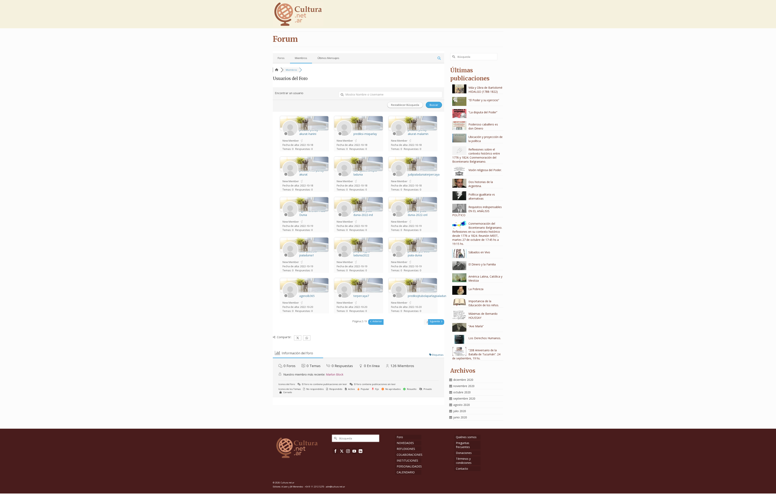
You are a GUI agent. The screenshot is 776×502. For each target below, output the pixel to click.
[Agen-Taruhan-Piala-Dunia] (290, 216)
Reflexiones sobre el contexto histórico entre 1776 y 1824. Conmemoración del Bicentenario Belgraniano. (476, 155)
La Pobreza (475, 289)
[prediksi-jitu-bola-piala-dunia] (399, 257)
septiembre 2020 (464, 398)
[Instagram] (348, 451)
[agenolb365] (290, 297)
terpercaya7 (361, 296)
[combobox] (427, 322)
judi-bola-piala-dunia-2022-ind (363, 213)
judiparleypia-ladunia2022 (362, 253)
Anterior (377, 321)
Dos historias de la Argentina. (480, 184)
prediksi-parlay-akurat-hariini (309, 132)
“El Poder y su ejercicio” (483, 100)
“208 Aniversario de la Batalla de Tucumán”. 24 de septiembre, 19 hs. (476, 354)
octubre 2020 (462, 392)
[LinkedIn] (360, 451)
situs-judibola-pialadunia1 (308, 253)
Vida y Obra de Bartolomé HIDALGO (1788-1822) (485, 90)
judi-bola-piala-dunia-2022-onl (417, 213)
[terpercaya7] (344, 297)
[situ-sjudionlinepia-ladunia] (344, 176)
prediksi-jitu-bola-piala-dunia (419, 253)
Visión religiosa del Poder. (485, 170)
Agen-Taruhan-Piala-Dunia (312, 213)
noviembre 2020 (463, 386)
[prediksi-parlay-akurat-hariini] (290, 135)
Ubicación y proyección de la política (485, 139)
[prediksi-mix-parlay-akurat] (290, 176)
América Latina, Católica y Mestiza (485, 278)
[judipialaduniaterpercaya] (399, 176)
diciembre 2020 (463, 380)
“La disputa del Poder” (482, 112)
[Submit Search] (453, 56)
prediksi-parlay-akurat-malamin (418, 132)
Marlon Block (334, 374)
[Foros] (276, 69)
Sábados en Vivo (479, 252)
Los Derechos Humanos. (484, 338)
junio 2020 (460, 417)
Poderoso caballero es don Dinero (483, 126)
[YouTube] (354, 451)
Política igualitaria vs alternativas (481, 196)
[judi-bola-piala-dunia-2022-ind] (344, 216)
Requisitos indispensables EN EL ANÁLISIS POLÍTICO (477, 211)
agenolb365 (307, 296)
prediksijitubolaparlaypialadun (427, 296)
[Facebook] (335, 451)
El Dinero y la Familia (482, 264)
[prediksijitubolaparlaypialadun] (399, 297)
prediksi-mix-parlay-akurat (312, 172)
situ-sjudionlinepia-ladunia (365, 172)
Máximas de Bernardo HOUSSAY (483, 316)
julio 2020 (459, 411)
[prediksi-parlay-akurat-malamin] (399, 135)
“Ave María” (476, 326)
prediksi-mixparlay (365, 134)
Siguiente (435, 321)
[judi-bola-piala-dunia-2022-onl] (399, 216)
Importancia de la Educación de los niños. (483, 303)
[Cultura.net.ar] (309, 14)
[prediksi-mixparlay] (344, 135)
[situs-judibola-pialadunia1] (290, 257)
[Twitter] (342, 451)
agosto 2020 (461, 405)
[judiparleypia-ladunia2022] (344, 257)
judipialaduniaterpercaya (424, 174)
